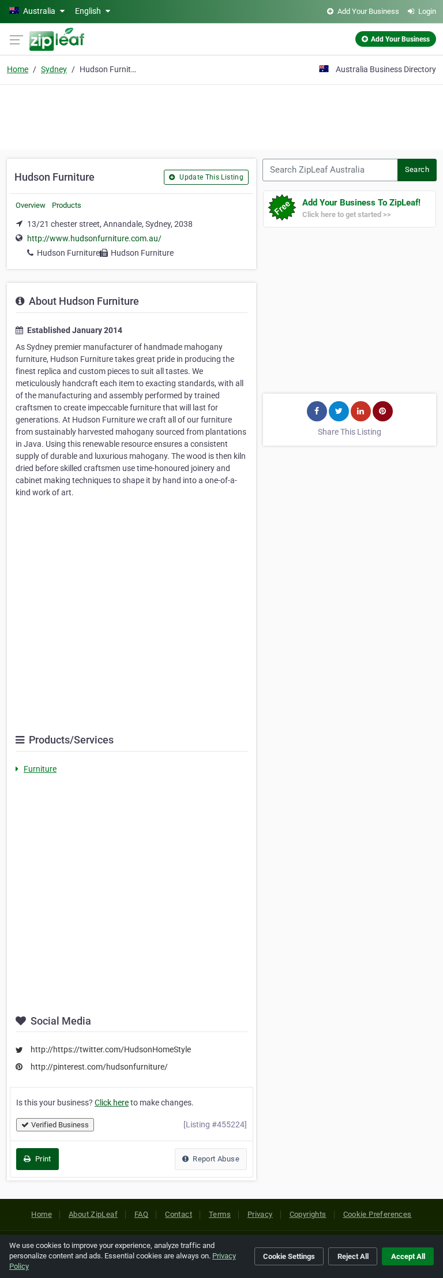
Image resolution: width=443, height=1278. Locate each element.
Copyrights (308, 1214)
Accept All (408, 1256)
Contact (178, 1214)
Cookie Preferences (377, 1214)
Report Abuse (215, 1158)
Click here (112, 1102)
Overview (31, 205)
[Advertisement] (221, 115)
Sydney (54, 69)
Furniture (40, 768)
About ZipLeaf (93, 1214)
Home (17, 69)
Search (417, 169)
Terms (220, 1214)
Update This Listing (210, 177)
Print (42, 1158)
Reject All (353, 1256)
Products (66, 205)
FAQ (141, 1214)
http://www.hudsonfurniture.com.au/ (94, 238)
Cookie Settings (289, 1256)
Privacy (260, 1214)
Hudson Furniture (68, 252)
